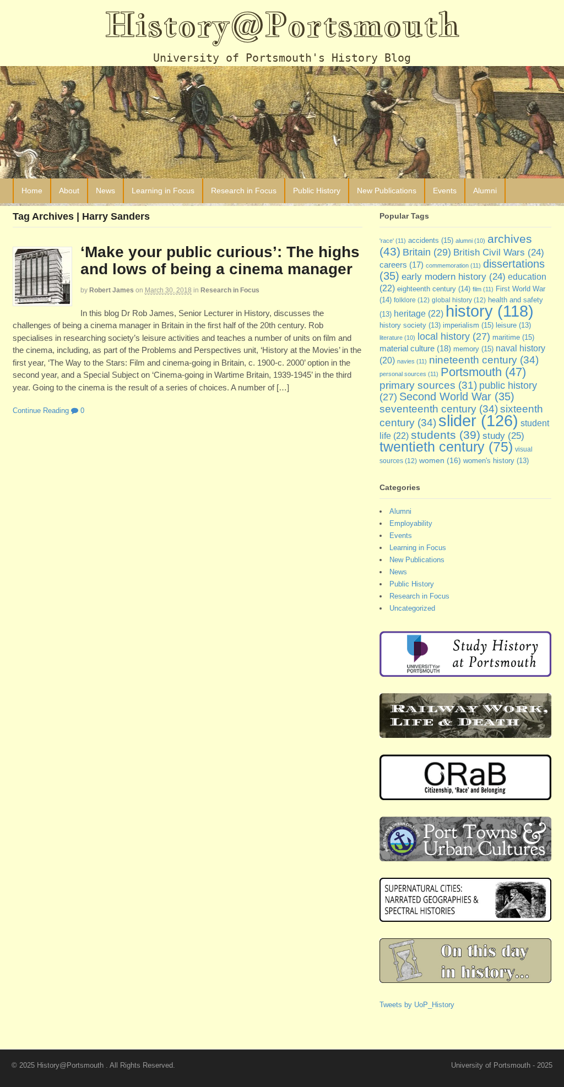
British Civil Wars (498, 252)
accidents (430, 240)
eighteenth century (433, 289)
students (445, 434)
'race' (392, 240)
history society (410, 325)
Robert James (111, 290)
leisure (513, 325)
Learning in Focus (163, 190)
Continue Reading (41, 410)
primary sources (428, 385)
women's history (496, 461)
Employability (410, 523)
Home (31, 190)
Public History (316, 190)
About (69, 190)
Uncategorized (412, 608)
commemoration (453, 265)
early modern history (454, 276)
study (503, 435)
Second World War (456, 396)
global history (459, 300)
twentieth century (446, 446)
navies (412, 361)
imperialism (468, 325)
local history (453, 336)
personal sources (408, 374)
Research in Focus (243, 190)
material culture (415, 348)
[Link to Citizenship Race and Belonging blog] (465, 794)
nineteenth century (484, 360)
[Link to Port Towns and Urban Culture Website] (465, 855)
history (490, 311)
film (483, 289)
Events (445, 190)
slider (478, 420)
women (440, 460)
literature (397, 337)
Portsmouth (483, 372)
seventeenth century (438, 409)
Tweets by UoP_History (416, 1005)
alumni (470, 240)
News (105, 190)
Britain (427, 252)
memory (473, 349)
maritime (513, 337)
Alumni (485, 190)
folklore (412, 300)
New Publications (386, 190)
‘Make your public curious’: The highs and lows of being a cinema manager (220, 260)
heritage (418, 313)
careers (401, 264)
